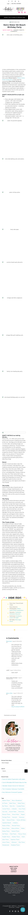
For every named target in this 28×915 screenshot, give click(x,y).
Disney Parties (15, 814)
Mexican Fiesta (5, 828)
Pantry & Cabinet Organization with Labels (13, 779)
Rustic (23, 836)
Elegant (23, 814)
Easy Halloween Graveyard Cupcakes (12, 792)
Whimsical (14, 842)
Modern (23, 828)
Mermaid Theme (16, 825)
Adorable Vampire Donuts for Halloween (13, 786)
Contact (17, 907)
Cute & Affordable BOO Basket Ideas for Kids (14, 782)
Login (8, 3)
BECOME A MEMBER (16, 3)
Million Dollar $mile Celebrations (17, 609)
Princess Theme (22, 834)
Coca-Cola (4, 811)
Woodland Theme (15, 845)
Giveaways (21, 817)
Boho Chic (12, 806)
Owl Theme (5, 834)
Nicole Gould (9, 641)
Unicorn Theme (6, 842)
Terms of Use (11, 907)
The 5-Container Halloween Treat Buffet (13, 789)
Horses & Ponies (11, 820)
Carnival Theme (6, 809)
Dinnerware (21, 811)
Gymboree (19, 616)
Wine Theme (22, 842)
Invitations (15, 823)
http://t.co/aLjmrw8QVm (17, 707)
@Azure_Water (9, 693)
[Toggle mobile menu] (25, 12)
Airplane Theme (6, 800)
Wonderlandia (5, 845)
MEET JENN (13, 868)
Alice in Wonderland (17, 800)
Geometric (14, 817)
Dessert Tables (13, 811)
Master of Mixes (6, 825)
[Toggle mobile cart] (19, 12)
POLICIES (13, 870)
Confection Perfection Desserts (15, 613)
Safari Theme (5, 839)
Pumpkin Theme (6, 836)
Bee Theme (5, 806)
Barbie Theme (21, 803)
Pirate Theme (13, 834)
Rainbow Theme (16, 836)
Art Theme (4, 803)
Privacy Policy (21, 906)
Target (17, 618)
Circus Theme (22, 809)
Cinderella (14, 809)
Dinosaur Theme (6, 814)
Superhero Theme (15, 839)
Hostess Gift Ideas (21, 820)
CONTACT (14, 872)
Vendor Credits (19, 30)
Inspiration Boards (6, 823)
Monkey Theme (6, 831)
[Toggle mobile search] (22, 12)
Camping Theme (21, 806)
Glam (3, 820)
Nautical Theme (15, 831)
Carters (12, 618)
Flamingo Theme (6, 817)
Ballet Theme (12, 803)
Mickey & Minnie (15, 828)
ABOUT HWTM (13, 866)
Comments (14, 31)
